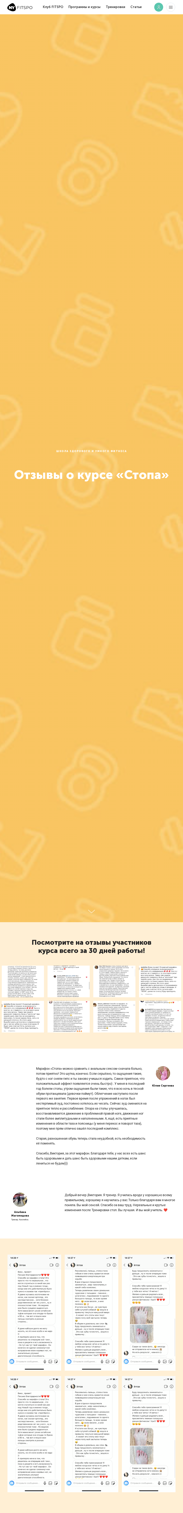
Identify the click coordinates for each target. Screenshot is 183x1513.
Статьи (136, 7)
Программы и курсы (84, 7)
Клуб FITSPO (53, 7)
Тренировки (115, 7)
